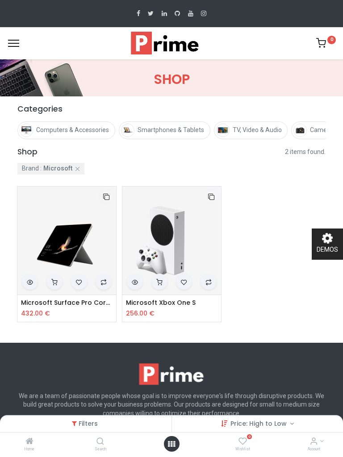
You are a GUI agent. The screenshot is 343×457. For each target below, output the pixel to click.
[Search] (100, 441)
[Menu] (13, 43)
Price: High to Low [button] (259, 423)
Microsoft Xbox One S (161, 303)
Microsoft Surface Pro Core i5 (67, 303)
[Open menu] (171, 444)
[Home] (29, 441)
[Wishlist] (242, 441)
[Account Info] (314, 441)
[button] (106, 196)
